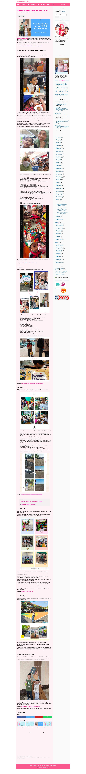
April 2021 (59, 254)
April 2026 (59, 143)
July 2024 (59, 179)
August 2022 (60, 230)
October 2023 (60, 194)
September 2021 (60, 248)
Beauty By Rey (58, 107)
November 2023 (60, 193)
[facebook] (21, 717)
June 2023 (60, 200)
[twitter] (30, 717)
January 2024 (60, 188)
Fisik (56, 272)
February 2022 (60, 239)
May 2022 (59, 234)
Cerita (60, 271)
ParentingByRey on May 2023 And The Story (29, 262)
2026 (58, 136)
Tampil (22, 16)
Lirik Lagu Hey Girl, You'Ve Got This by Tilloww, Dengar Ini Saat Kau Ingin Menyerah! (62, 127)
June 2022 (60, 233)
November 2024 (60, 173)
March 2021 (60, 256)
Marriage (62, 268)
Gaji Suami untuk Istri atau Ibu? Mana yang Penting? (30, 706)
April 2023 (59, 216)
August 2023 (60, 197)
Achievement (39, 765)
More (53, 4)
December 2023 (60, 191)
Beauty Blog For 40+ (59, 118)
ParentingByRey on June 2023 (22, 38)
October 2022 (60, 227)
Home (18, 4)
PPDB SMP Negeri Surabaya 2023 (27, 591)
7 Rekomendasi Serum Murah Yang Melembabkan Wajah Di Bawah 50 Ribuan (62, 121)
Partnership (47, 765)
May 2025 (59, 162)
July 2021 (59, 251)
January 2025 (60, 168)
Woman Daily (58, 125)
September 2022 (60, 228)
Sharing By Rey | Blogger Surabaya (62, 101)
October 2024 (60, 174)
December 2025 (60, 151)
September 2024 (60, 176)
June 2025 (60, 160)
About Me (34, 765)
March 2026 (60, 145)
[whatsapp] (47, 717)
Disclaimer (43, 765)
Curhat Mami (65, 271)
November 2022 (60, 225)
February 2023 (60, 219)
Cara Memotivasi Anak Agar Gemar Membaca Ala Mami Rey (31, 494)
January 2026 (60, 148)
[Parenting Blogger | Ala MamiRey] (24, 1)
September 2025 (60, 156)
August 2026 (60, 137)
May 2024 (59, 182)
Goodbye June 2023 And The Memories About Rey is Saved (31, 45)
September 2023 (60, 196)
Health (48, 4)
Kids (59, 272)
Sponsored (62, 269)
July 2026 (59, 139)
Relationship (57, 274)
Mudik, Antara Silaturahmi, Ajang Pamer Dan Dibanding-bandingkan (31, 501)
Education (43, 4)
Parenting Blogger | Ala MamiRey (44, 767)
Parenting (33, 4)
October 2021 (60, 247)
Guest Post (62, 274)
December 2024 (60, 171)
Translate (63, 11)
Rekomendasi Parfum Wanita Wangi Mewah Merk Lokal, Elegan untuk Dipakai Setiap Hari (62, 109)
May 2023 (59, 214)
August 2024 (60, 177)
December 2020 (60, 262)
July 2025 (59, 159)
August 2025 (60, 157)
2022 (58, 222)
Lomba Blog (63, 272)
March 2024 (60, 185)
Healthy (56, 271)
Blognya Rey (58, 113)
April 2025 (59, 163)
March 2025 (60, 165)
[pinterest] (39, 717)
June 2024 (60, 180)
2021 (58, 242)
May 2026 (59, 142)
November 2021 (60, 245)
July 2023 (59, 199)
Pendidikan (57, 269)
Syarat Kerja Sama (53, 765)
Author (28, 4)
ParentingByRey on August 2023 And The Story (28, 504)
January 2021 (60, 259)
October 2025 (60, 154)
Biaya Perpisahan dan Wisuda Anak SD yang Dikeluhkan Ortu (32, 383)
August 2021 (60, 250)
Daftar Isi (23, 4)
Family (38, 4)
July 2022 (59, 231)
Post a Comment (32, 12)
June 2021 (60, 253)
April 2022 (59, 236)
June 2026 (60, 140)
